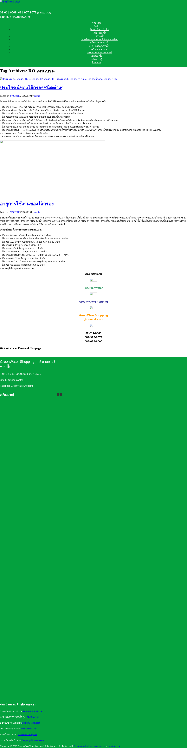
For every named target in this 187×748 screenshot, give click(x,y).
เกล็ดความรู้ (96, 59)
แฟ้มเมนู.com (32, 717)
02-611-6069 (8, 12)
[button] (61, 394)
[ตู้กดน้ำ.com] (10, 1)
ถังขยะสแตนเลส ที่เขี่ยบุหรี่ (99, 52)
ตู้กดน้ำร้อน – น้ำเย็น (99, 29)
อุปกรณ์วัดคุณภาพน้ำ (99, 46)
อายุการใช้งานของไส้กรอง (27, 203)
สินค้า (96, 26)
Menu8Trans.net (28, 728)
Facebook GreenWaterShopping (16, 386)
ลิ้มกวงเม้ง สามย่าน (32, 711)
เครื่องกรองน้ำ (99, 33)
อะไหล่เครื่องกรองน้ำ (99, 43)
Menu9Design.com (31, 723)
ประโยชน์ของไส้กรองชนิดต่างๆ (32, 87)
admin (37, 96)
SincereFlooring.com (27, 734)
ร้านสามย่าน (113, 746)
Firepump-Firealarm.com (32, 740)
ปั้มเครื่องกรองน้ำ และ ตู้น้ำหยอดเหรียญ (99, 39)
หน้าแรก (98, 23)
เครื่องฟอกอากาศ (99, 49)
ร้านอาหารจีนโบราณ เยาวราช (89, 746)
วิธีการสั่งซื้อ (96, 56)
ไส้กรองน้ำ (99, 36)
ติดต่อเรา (96, 62)
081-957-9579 (27, 12)
